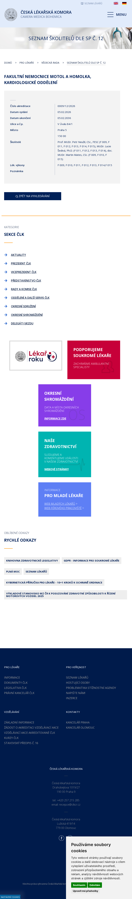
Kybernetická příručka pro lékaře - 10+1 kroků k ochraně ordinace (54, 582)
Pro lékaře (26, 62)
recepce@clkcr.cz (69, 804)
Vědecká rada (50, 62)
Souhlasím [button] (79, 885)
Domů (8, 62)
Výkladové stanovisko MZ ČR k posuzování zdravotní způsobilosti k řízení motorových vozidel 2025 (61, 595)
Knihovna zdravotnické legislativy (32, 560)
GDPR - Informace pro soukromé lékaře (91, 560)
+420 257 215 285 (68, 800)
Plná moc (13, 571)
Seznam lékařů (36, 571)
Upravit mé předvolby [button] (85, 890)
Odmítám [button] (94, 885)
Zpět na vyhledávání (34, 196)
